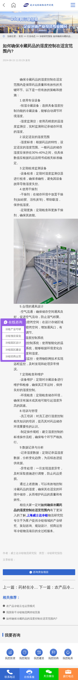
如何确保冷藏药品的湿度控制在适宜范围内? (31, 618)
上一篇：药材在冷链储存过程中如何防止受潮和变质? (21, 587)
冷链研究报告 (45, 36)
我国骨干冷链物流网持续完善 (23, 612)
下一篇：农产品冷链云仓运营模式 (57, 587)
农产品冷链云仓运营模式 (20, 606)
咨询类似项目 (41, 572)
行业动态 (31, 36)
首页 (21, 36)
